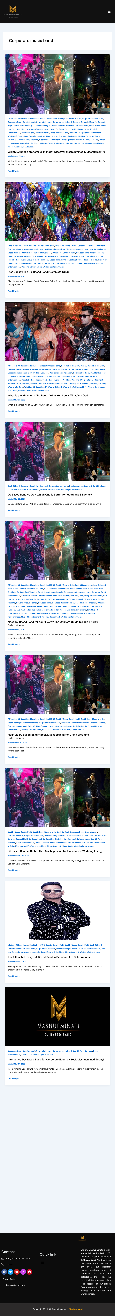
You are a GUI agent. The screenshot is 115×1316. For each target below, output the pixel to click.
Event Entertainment (88, 256)
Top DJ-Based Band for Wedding (56, 380)
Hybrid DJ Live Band (23, 263)
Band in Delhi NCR (15, 246)
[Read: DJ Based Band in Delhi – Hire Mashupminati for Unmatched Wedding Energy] (57, 797)
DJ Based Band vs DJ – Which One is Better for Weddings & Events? (50, 494)
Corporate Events (43, 122)
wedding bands (70, 136)
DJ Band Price (22, 603)
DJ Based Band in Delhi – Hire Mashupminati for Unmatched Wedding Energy (55, 851)
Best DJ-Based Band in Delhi (56, 589)
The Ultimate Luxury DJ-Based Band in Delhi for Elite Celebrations (49, 957)
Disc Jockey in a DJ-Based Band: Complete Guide (39, 271)
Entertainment (82, 126)
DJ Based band (44, 603)
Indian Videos (60, 610)
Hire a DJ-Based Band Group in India (23, 260)
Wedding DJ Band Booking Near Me (23, 140)
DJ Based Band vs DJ (17, 489)
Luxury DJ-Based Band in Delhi (63, 129)
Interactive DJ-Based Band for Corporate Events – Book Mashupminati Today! (56, 1059)
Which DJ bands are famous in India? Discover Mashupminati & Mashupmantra (56, 151)
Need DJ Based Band (59, 133)
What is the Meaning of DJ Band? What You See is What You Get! (48, 395)
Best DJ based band (48, 119)
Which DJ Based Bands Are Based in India (51, 143)
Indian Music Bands (97, 126)
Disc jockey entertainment (77, 249)
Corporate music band (62, 122)
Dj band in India (53, 376)
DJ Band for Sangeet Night (63, 253)
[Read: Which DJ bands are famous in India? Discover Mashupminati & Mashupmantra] (57, 84)
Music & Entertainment (50, 489)
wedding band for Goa (52, 136)
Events (101, 256)
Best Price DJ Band (16, 592)
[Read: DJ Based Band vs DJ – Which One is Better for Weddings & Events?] (57, 451)
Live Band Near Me (16, 129)
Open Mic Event (46, 1055)
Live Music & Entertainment (37, 129)
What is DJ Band (55, 387)
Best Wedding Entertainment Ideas (39, 246)
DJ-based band (60, 606)
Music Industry (27, 133)
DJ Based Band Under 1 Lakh (88, 253)
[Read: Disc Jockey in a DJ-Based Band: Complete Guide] (57, 211)
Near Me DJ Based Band (52, 730)
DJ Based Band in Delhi (62, 603)
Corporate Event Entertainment (21, 122)
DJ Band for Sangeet (42, 253)
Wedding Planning (90, 140)
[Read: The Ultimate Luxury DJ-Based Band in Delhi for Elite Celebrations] (57, 910)
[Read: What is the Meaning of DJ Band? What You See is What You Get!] (57, 331)
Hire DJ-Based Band (76, 843)
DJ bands (33, 603)
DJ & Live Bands (79, 122)
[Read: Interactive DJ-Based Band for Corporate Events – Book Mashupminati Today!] (57, 1016)
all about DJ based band (50, 366)
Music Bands (67, 846)
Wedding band (35, 136)
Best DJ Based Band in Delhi (92, 366)
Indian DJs (30, 610)
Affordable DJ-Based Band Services (23, 119)
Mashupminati (83, 129)
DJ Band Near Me (68, 376)
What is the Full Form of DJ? (75, 387)
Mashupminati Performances (27, 846)
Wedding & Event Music (18, 136)
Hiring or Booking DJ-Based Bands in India (79, 260)
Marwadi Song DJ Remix (59, 613)
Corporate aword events (92, 119)
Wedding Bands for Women (89, 136)
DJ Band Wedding (40, 126)
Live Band (71, 610)
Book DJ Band (14, 486)
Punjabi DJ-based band (31, 380)
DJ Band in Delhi (38, 376)
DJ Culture (48, 606)
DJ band (21, 599)
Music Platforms (42, 133)
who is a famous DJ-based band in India (87, 143)
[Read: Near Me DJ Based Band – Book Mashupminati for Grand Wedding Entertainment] (57, 684)
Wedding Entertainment (49, 140)
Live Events (38, 263)
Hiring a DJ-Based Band (50, 260)
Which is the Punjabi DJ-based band (33, 391)
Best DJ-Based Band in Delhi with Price (86, 589)
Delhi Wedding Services (54, 249)
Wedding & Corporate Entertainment (85, 133)
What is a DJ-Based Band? (35, 387)
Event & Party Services (68, 256)
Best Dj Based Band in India (69, 119)
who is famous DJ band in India (21, 147)
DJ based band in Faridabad (84, 603)
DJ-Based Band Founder (78, 606)
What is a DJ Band (15, 387)
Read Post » (14, 170)
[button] (42, 1262)
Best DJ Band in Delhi (70, 366)
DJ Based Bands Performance (61, 126)
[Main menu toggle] (109, 12)
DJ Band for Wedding (23, 126)
